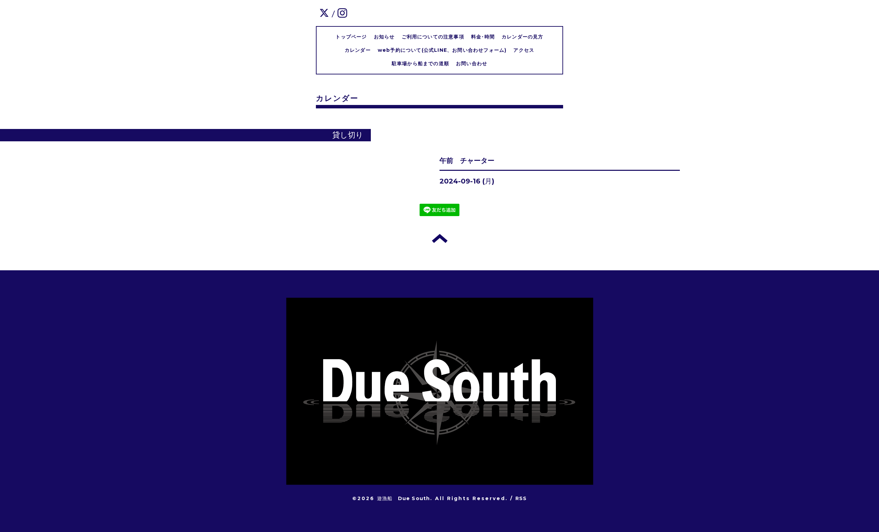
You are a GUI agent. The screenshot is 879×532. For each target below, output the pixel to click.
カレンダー (358, 50)
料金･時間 (483, 37)
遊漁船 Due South (403, 498)
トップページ (351, 37)
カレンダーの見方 (523, 37)
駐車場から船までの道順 (420, 63)
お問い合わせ (471, 63)
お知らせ (384, 37)
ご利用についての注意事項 (433, 37)
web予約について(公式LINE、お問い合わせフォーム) (442, 50)
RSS (521, 498)
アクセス (523, 50)
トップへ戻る (439, 238)
